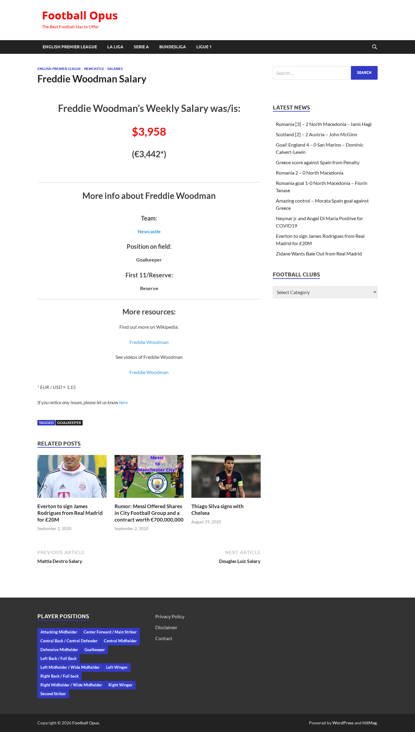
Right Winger (120, 684)
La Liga (115, 46)
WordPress (343, 722)
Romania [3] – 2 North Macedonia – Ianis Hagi (324, 124)
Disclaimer (166, 627)
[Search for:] (325, 73)
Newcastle (94, 69)
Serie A (141, 46)
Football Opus (80, 15)
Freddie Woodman (149, 342)
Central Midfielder (120, 640)
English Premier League (70, 46)
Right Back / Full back (59, 676)
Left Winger (117, 667)
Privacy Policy (169, 616)
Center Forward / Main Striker (110, 632)
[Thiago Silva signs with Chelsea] (226, 478)
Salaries (115, 69)
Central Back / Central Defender (69, 640)
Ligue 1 (204, 46)
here (123, 402)
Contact (163, 638)
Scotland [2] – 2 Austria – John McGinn (316, 134)
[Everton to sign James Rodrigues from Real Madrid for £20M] (72, 478)
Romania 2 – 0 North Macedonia (309, 172)
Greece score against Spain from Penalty (317, 162)
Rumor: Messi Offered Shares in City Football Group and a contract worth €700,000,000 (149, 513)
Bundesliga (172, 46)
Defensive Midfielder (59, 649)
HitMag (369, 722)
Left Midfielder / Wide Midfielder (70, 667)
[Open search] (374, 47)
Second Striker (53, 693)
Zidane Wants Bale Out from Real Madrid (319, 253)
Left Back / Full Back (58, 658)
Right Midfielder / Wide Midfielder (71, 684)
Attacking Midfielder (58, 632)
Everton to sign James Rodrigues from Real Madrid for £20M (70, 513)
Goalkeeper (69, 422)
